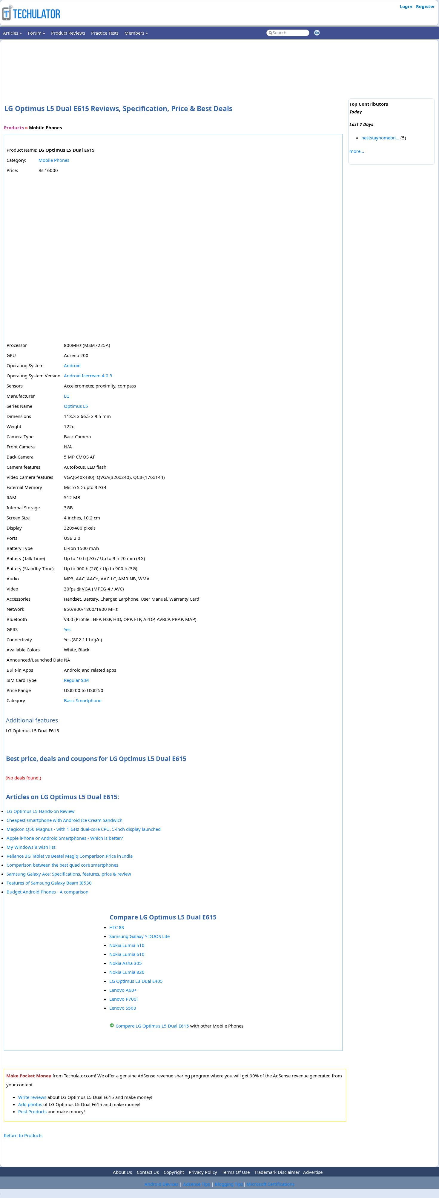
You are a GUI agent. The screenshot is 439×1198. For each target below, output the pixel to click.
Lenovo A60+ (123, 990)
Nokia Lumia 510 (127, 945)
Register (425, 6)
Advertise (313, 1172)
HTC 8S (116, 927)
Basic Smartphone (82, 700)
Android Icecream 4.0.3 (88, 376)
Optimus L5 (76, 406)
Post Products (32, 1111)
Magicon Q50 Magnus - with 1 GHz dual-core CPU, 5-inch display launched (84, 829)
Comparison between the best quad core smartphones (62, 865)
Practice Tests (105, 33)
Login (406, 6)
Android (72, 365)
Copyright (174, 1172)
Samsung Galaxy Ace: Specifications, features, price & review (69, 874)
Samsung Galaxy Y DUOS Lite (139, 936)
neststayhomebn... (380, 138)
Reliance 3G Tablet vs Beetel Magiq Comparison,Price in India (70, 856)
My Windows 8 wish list (31, 847)
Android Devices (161, 1184)
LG (67, 396)
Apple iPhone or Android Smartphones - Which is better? (65, 838)
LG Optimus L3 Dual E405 (136, 981)
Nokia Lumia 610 (127, 954)
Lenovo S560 (122, 1008)
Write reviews (32, 1097)
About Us (122, 1172)
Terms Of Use (236, 1172)
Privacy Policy (203, 1172)
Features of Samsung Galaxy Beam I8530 (49, 883)
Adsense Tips (196, 1184)
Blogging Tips (229, 1184)
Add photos (30, 1104)
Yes (67, 629)
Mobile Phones (54, 160)
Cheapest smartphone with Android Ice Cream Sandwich (64, 820)
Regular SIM (76, 680)
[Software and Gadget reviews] (31, 22)
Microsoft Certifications (270, 1184)
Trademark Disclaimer (277, 1172)
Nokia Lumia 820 (127, 972)
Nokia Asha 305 (125, 963)
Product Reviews (68, 33)
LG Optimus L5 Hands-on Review (41, 811)
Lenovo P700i (123, 999)
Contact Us (148, 1172)
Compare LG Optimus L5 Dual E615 (152, 1026)
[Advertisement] (175, 62)
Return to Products (23, 1135)
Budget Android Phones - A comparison (47, 892)
